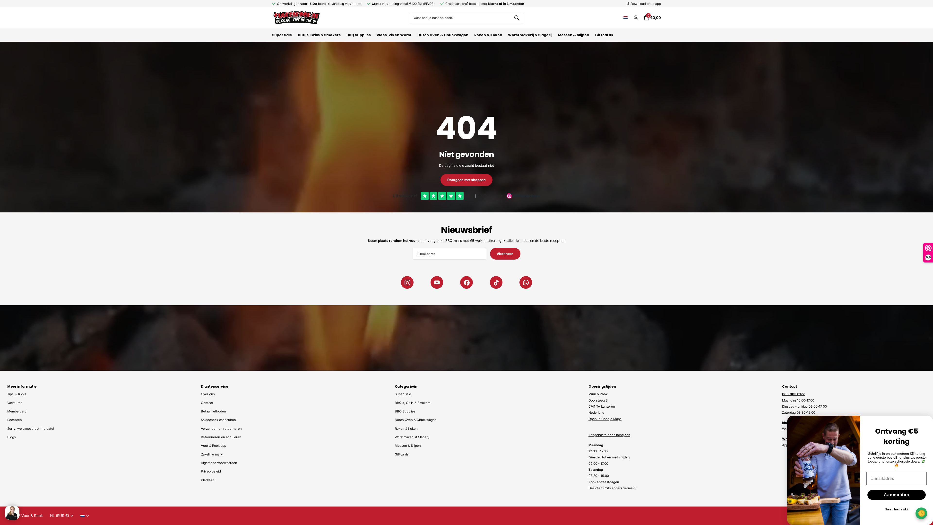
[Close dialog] (926, 422)
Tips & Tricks (16, 394)
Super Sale (282, 35)
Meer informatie (22, 386)
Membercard (16, 411)
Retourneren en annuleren (221, 437)
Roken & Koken (488, 35)
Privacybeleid (211, 471)
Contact (207, 403)
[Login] (635, 17)
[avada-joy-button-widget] (921, 513)
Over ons (208, 394)
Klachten (207, 480)
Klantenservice (214, 386)
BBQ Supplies (358, 35)
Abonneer (505, 254)
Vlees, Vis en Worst (394, 35)
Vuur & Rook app (213, 445)
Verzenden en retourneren (221, 428)
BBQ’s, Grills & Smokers (319, 35)
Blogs (11, 437)
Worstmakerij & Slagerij (530, 35)
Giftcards (604, 35)
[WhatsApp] (525, 282)
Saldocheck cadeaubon (218, 420)
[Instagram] (407, 282)
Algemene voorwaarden (219, 463)
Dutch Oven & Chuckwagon (442, 35)
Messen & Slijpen (573, 35)
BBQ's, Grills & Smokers (413, 403)
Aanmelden (896, 495)
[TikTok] (496, 282)
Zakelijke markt (212, 454)
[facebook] (466, 282)
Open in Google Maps (605, 419)
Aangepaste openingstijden (609, 435)
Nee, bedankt (897, 509)
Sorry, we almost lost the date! (30, 428)
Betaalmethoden (213, 411)
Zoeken (516, 18)
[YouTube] (437, 282)
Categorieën (406, 386)
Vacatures (14, 403)
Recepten (14, 420)
